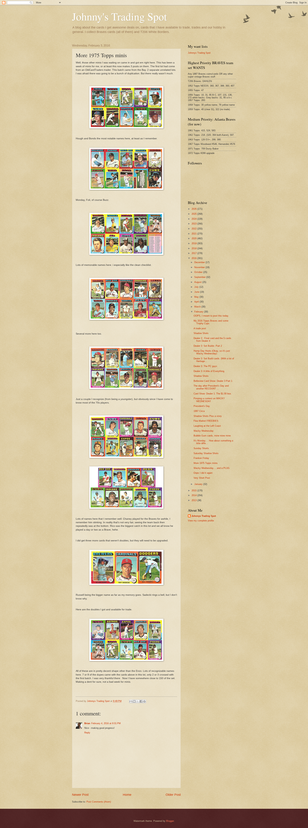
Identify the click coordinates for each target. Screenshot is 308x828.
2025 (194, 214)
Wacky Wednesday (204, 430)
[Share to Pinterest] (144, 701)
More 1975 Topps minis (206, 463)
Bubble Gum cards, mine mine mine (212, 435)
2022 (194, 228)
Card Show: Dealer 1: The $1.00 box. (213, 393)
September (200, 277)
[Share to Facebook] (141, 701)
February (199, 311)
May (196, 297)
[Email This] (131, 701)
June (197, 292)
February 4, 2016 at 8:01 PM (106, 723)
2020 (194, 238)
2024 (194, 219)
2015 (194, 490)
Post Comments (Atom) (98, 801)
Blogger (170, 821)
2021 (194, 233)
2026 (194, 209)
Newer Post (80, 794)
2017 (194, 253)
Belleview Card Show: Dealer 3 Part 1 (213, 381)
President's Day (202, 406)
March (197, 306)
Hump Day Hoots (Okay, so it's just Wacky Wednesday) (212, 352)
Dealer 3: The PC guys (205, 366)
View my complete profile (201, 520)
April (197, 301)
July (196, 287)
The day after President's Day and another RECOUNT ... (211, 387)
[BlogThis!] (134, 701)
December (200, 262)
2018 (194, 248)
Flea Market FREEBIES (206, 421)
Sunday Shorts (201, 448)
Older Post (173, 794)
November (200, 267)
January (198, 484)
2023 (194, 223)
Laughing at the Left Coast (207, 426)
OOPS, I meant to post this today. (211, 315)
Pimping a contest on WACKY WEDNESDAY (209, 399)
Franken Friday (201, 458)
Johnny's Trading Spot (119, 16)
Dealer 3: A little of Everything (209, 371)
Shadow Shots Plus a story (208, 416)
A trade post (200, 328)
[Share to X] (137, 701)
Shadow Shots (201, 333)
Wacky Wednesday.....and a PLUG (212, 468)
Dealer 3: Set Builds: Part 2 (208, 346)
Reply (87, 732)
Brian (87, 723)
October (198, 272)
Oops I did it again (203, 473)
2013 (194, 500)
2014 (194, 495)
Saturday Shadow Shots (206, 453)
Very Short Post (202, 478)
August (198, 282)
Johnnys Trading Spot (199, 52)
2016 (194, 258)
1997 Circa (199, 411)
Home (127, 794)
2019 (194, 243)
